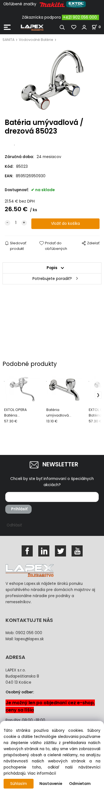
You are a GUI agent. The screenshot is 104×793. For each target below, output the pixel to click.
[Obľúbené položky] (74, 27)
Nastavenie (50, 783)
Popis (52, 267)
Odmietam (80, 783)
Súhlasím (18, 783)
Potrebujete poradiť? (52, 278)
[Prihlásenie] (84, 27)
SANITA (8, 39)
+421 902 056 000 (80, 17)
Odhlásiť (14, 525)
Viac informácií (41, 773)
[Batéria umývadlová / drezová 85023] (52, 80)
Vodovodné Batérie (36, 39)
